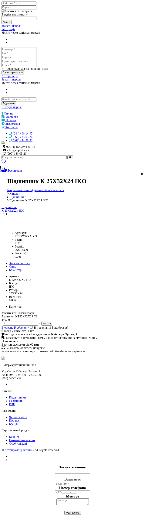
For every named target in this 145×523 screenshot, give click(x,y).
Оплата (8, 113)
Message (72, 496)
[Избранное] (4, 162)
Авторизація (10, 76)
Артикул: (21, 232)
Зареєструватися (13, 72)
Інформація (12, 123)
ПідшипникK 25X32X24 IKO (13, 209)
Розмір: (19, 246)
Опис (12, 266)
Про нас (14, 420)
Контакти (11, 127)
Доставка (11, 116)
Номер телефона (72, 488)
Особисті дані (18, 443)
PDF (12, 404)
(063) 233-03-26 (22, 136)
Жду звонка (72, 512)
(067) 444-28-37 (22, 140)
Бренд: (19, 239)
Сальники (15, 400)
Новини (10, 120)
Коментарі (15, 270)
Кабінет (14, 436)
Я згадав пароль (12, 107)
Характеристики (19, 263)
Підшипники (17, 397)
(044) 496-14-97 (22, 133)
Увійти (6, 22)
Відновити (9, 103)
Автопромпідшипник (18, 450)
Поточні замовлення (22, 440)
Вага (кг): (21, 253)
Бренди (14, 424)
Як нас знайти (18, 417)
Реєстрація (8, 29)
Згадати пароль (11, 25)
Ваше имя (72, 479)
